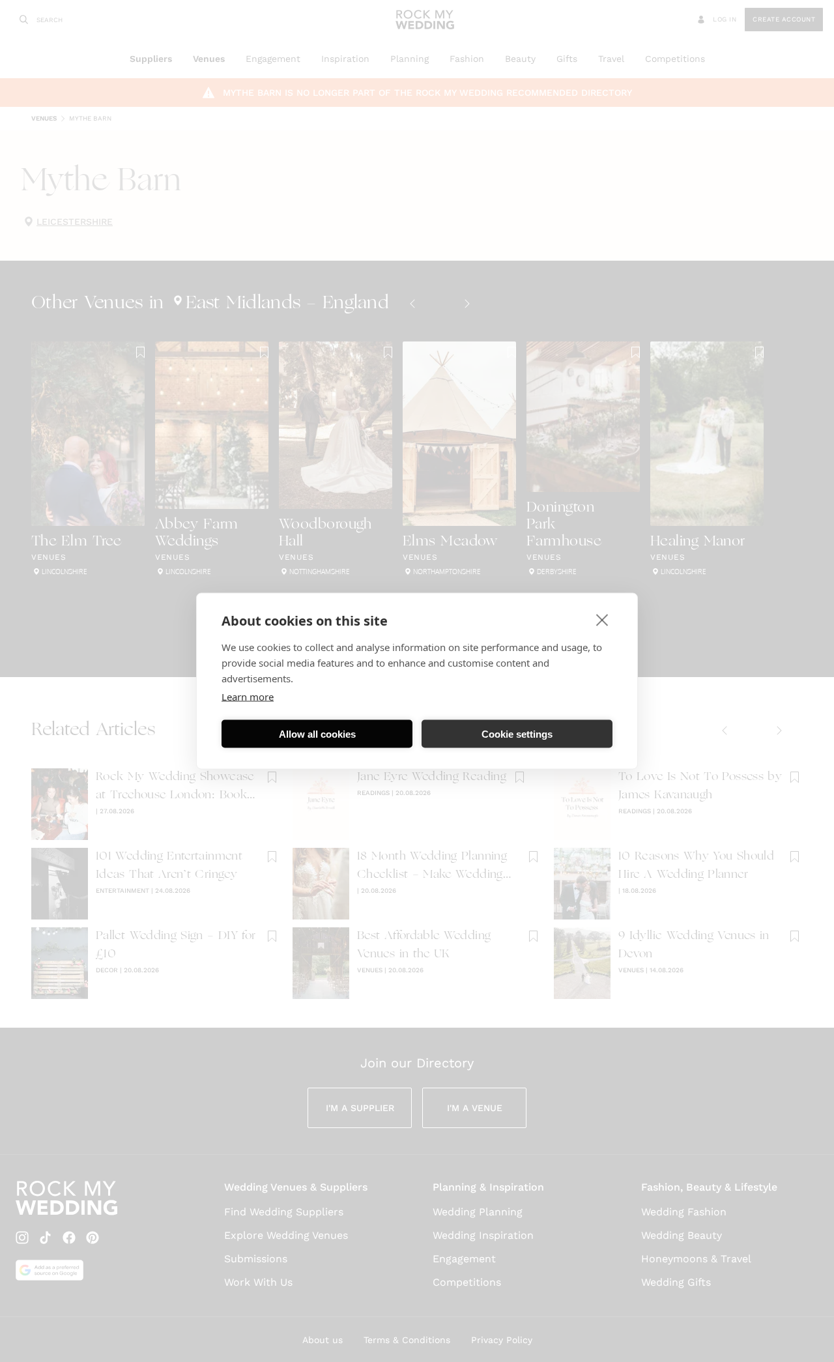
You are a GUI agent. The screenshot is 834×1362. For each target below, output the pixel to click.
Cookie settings (517, 733)
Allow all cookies (317, 733)
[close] (602, 619)
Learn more (248, 696)
